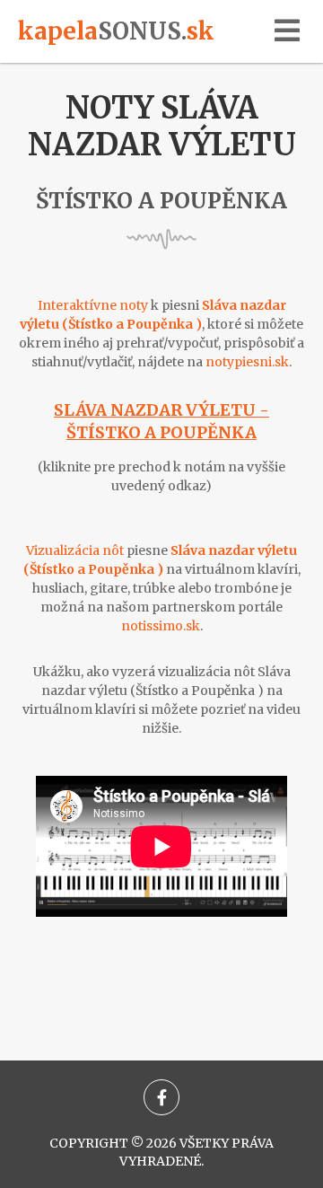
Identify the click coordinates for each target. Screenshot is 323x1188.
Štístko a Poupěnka (161, 201)
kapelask (116, 31)
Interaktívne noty (93, 305)
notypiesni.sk (247, 362)
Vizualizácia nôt (75, 550)
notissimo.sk (160, 626)
